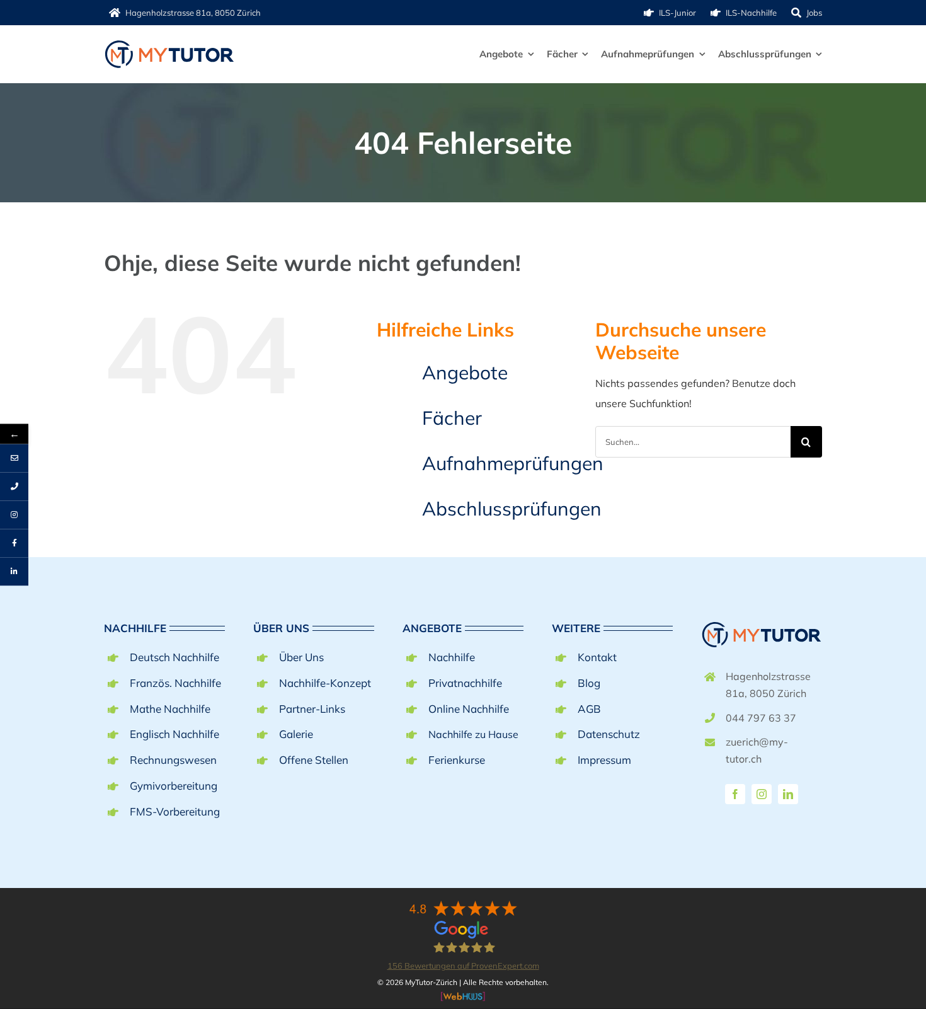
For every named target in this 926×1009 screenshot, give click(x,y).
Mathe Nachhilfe (170, 708)
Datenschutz (609, 734)
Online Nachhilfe (468, 708)
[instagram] (762, 794)
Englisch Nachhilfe (174, 734)
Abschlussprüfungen (512, 509)
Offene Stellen (313, 759)
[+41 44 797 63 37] (14, 486)
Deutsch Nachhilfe (174, 657)
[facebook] (735, 794)
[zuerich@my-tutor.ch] (14, 458)
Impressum (604, 759)
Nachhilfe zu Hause (473, 734)
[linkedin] (788, 794)
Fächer (452, 418)
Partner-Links (312, 708)
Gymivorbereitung (173, 785)
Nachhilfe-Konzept (325, 682)
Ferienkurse (456, 759)
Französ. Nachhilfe (175, 682)
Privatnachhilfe (465, 682)
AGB (589, 708)
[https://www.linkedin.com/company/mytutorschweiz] (14, 571)
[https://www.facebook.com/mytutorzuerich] (14, 543)
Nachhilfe (451, 657)
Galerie (296, 734)
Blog (589, 682)
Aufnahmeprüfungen (512, 463)
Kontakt (597, 657)
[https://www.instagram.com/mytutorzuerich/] (14, 514)
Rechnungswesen (173, 759)
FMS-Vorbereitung (175, 811)
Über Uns (301, 657)
